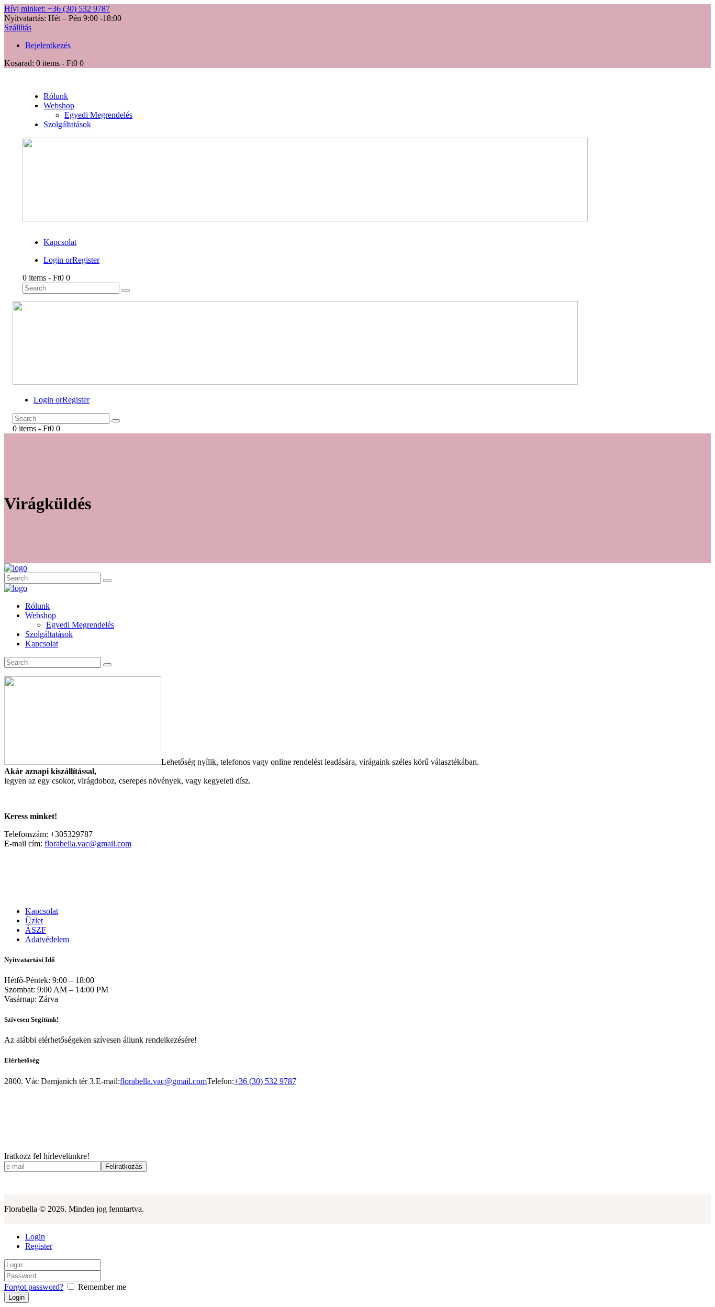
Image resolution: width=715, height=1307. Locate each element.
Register (38, 1246)
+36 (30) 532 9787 (265, 1081)
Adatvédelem (47, 939)
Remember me (101, 1286)
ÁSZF (35, 929)
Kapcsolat (41, 911)
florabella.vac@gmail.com (87, 843)
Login (35, 1236)
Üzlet (34, 920)
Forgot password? (33, 1286)
